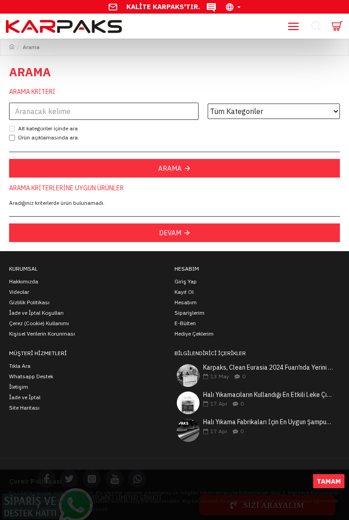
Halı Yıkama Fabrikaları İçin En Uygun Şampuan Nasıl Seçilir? (268, 422)
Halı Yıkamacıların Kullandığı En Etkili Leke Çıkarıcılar (268, 394)
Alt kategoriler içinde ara (48, 128)
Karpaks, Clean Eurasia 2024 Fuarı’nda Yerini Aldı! (268, 367)
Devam (170, 232)
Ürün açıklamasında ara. (48, 137)
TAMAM (329, 481)
